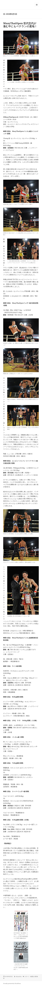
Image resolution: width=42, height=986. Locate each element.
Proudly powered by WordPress (12, 983)
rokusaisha (18, 976)
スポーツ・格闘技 (29, 976)
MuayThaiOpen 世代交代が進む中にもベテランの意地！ (20, 24)
